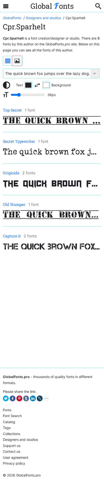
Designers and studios (20, 439)
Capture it (12, 235)
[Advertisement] (52, 310)
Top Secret (12, 110)
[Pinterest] (19, 398)
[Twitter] (6, 398)
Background (61, 85)
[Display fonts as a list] (8, 61)
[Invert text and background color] (37, 85)
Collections (11, 434)
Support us (11, 446)
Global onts (52, 6)
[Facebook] (12, 398)
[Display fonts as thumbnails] (17, 61)
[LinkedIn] (33, 398)
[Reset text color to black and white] (6, 85)
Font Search (12, 416)
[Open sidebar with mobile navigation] (6, 6)
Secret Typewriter (19, 141)
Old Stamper (14, 204)
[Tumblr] (26, 398)
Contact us (11, 451)
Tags (7, 428)
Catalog (9, 422)
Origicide (11, 172)
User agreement (15, 457)
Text (19, 85)
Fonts (7, 410)
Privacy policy (14, 463)
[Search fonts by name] (98, 6)
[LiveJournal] (40, 398)
